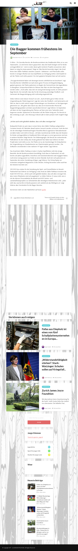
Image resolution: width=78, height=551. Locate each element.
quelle (44, 190)
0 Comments (35, 57)
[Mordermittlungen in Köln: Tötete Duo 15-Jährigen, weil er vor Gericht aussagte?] (31, 530)
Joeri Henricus (48, 377)
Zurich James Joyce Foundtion (53, 392)
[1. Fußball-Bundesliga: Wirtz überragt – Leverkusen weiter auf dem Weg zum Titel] (31, 498)
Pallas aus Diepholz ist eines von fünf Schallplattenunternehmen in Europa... (55, 334)
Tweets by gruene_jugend (35, 437)
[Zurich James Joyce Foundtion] (22, 397)
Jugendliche (14, 44)
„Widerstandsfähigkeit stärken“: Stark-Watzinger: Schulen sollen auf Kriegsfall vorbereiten (44, 511)
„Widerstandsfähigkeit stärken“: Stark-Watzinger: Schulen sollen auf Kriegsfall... (54, 364)
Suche (39, 422)
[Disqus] (39, 230)
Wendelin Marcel (17, 57)
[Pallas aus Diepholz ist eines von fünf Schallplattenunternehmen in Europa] (22, 335)
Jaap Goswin (48, 347)
